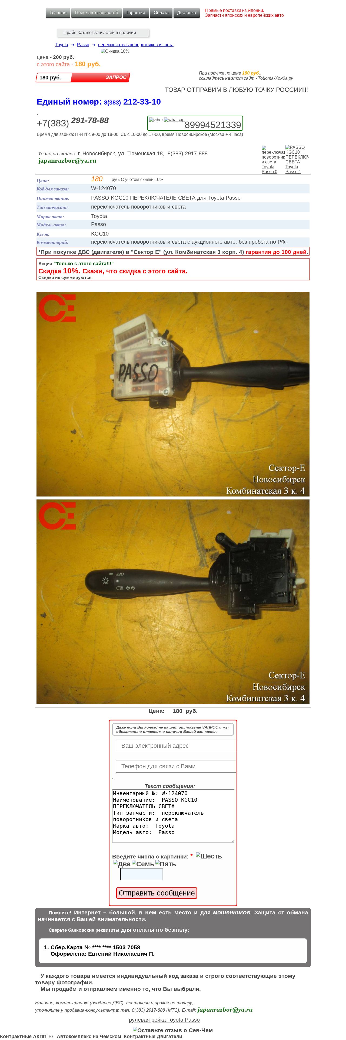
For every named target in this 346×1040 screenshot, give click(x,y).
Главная (58, 12)
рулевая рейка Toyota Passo (164, 1020)
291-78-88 (90, 120)
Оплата (161, 12)
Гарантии (136, 12)
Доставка (186, 12)
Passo (83, 44)
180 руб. (50, 77)
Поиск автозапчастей (96, 12)
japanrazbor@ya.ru (67, 160)
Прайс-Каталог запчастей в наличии (100, 32)
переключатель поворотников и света (136, 44)
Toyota (61, 44)
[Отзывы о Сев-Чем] (173, 1030)
